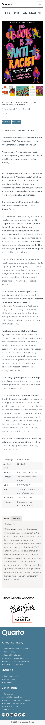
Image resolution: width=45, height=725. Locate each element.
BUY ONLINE (6, 122)
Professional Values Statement (16, 658)
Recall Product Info (11, 706)
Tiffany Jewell (9, 524)
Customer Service (11, 676)
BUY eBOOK (16, 122)
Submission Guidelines (12, 697)
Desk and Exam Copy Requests (16, 700)
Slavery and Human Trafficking (16, 661)
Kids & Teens (23, 460)
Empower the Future (27, 472)
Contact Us (8, 694)
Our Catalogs (9, 679)
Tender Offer (8, 710)
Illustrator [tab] (16, 518)
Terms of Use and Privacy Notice (16, 649)
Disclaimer (7, 682)
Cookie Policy (9, 652)
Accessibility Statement (13, 664)
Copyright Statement (12, 655)
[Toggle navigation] (40, 3)
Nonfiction (22, 464)
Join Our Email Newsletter (14, 703)
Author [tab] (6, 518)
